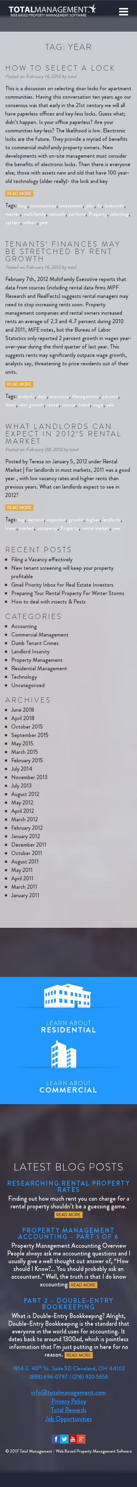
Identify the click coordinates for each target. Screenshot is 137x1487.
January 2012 (25, 836)
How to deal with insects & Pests (48, 602)
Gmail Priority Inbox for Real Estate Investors (62, 585)
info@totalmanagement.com (68, 1392)
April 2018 (22, 718)
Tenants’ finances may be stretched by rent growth (62, 251)
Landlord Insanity (30, 651)
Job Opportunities (68, 1418)
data (42, 396)
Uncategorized (28, 685)
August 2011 (25, 861)
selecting (119, 213)
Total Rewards (68, 1410)
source (68, 404)
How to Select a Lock (60, 68)
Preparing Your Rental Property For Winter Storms (67, 593)
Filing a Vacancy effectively (41, 559)
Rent (10, 404)
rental (53, 404)
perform (76, 213)
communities (43, 205)
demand (36, 519)
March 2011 (24, 887)
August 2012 (25, 794)
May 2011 (22, 870)
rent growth (31, 404)
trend (84, 404)
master (12, 213)
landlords (111, 519)
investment (71, 205)
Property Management (37, 660)
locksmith (114, 205)
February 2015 (27, 760)
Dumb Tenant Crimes (35, 643)
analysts (26, 396)
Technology (24, 677)
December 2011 (28, 845)
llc (99, 205)
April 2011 (22, 878)
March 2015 (24, 752)
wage (98, 404)
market (26, 527)
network (57, 213)
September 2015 (29, 735)
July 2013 (21, 786)
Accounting (24, 626)
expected (56, 519)
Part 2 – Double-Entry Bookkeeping (68, 1304)
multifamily (34, 213)
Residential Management (39, 668)
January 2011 (25, 895)
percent (110, 396)
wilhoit (30, 222)
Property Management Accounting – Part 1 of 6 (68, 1233)
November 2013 (29, 777)
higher (92, 519)
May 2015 (22, 743)
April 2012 (22, 811)
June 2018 (22, 710)
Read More (19, 193)
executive (59, 396)
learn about (69, 1027)
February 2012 (27, 828)
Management (85, 396)
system (12, 222)
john (90, 205)
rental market (95, 527)
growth (75, 519)
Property (98, 213)
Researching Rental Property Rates (68, 1186)
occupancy (47, 527)
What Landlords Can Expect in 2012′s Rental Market (63, 433)
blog (22, 205)
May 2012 (22, 802)
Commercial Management (39, 635)
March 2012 (24, 819)
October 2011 (26, 853)
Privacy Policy (68, 1401)
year (44, 222)
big (21, 519)
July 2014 (22, 769)
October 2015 (27, 727)
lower (10, 527)
